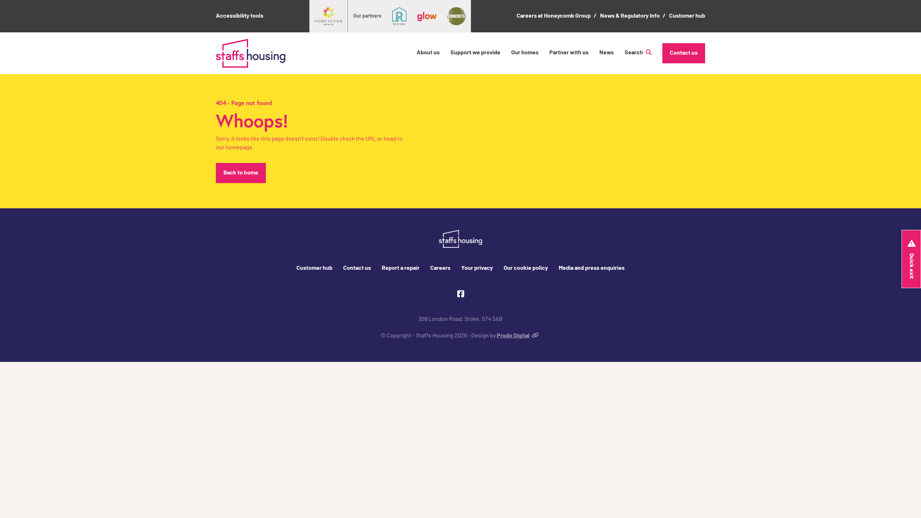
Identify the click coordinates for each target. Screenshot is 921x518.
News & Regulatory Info (630, 16)
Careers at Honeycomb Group (554, 16)
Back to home (240, 173)
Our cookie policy (526, 268)
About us (428, 53)
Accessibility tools (239, 16)
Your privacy (477, 268)
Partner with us (569, 53)
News (606, 53)
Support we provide (475, 53)
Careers (440, 268)
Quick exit (911, 266)
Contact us (684, 53)
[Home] (250, 53)
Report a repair (400, 268)
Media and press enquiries (592, 268)
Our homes (525, 53)
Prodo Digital (513, 336)
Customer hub (687, 16)
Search (634, 53)
